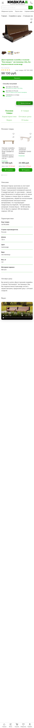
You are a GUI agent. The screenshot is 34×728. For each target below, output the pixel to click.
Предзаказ (17, 78)
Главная (4, 16)
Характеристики (9, 117)
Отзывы (24, 120)
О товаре (25, 111)
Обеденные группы (7, 11)
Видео (9, 120)
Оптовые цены (25, 117)
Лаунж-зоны (18, 11)
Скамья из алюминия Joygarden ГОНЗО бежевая (25, 150)
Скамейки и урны (15, 16)
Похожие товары (9, 112)
